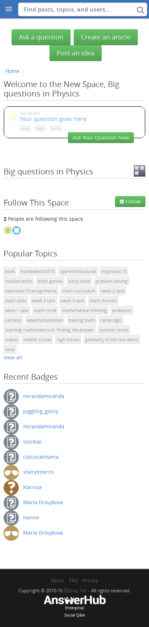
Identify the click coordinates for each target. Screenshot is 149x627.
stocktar (32, 441)
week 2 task (112, 291)
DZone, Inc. (76, 590)
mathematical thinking (84, 310)
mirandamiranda (43, 396)
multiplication (18, 281)
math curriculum (78, 291)
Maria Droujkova (43, 502)
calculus (13, 320)
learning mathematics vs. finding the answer (49, 330)
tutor (10, 349)
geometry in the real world (111, 339)
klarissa (32, 487)
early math (79, 281)
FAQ (73, 580)
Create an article (106, 37)
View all (13, 357)
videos (11, 339)
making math (81, 320)
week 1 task (17, 310)
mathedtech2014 (37, 271)
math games (50, 281)
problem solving (111, 281)
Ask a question (41, 37)
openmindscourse (78, 271)
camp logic (111, 320)
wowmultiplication (45, 320)
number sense (113, 330)
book (10, 271)
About (57, 580)
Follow (132, 201)
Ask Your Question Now (101, 137)
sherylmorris (38, 471)
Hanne (31, 517)
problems (121, 310)
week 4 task (72, 300)
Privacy (90, 580)
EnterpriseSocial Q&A (74, 611)
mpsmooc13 (114, 271)
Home (12, 71)
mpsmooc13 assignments (31, 291)
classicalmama (41, 456)
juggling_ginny (40, 411)
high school (68, 339)
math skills (15, 300)
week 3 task (43, 300)
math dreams (103, 300)
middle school (37, 339)
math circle (45, 310)
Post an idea (75, 53)
